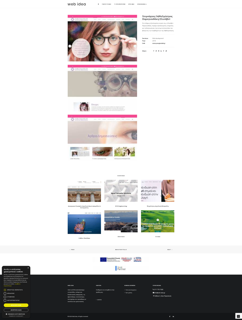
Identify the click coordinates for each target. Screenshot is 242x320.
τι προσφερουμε (119, 4)
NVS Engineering (121, 206)
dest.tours (121, 236)
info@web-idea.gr (159, 293)
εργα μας (131, 4)
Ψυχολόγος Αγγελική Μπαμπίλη (158, 206)
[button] (16, 314)
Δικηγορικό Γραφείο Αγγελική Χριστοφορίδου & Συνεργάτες (84, 207)
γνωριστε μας (106, 4)
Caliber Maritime (84, 238)
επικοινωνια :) (142, 4)
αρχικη (98, 3)
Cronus (157, 236)
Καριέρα (99, 299)
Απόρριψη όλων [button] (16, 310)
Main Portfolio (121, 249)
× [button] (28, 268)
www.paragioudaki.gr (158, 43)
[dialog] (16, 292)
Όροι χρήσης (129, 292)
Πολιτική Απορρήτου (131, 290)
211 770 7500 (158, 289)
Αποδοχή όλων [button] (16, 305)
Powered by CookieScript (16, 316)
